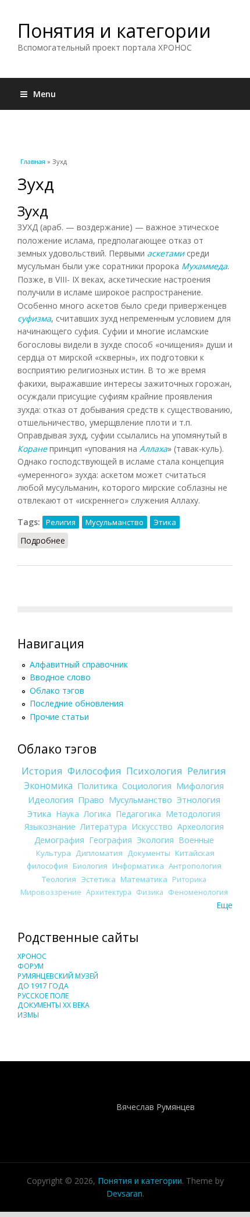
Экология (155, 839)
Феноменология (198, 892)
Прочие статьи (59, 716)
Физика (149, 892)
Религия (61, 522)
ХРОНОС (32, 956)
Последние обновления (76, 703)
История (42, 771)
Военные (196, 839)
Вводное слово (60, 677)
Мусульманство (114, 522)
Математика (143, 879)
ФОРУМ (30, 966)
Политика (97, 785)
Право (91, 799)
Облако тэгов (57, 690)
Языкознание (50, 826)
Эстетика (98, 879)
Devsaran (124, 1193)
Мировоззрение (50, 892)
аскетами (165, 253)
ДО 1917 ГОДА (43, 986)
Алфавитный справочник (79, 664)
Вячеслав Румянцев (155, 1106)
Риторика (189, 879)
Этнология (198, 799)
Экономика (48, 786)
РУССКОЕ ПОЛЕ (43, 996)
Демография (59, 839)
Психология (154, 771)
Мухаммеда (204, 266)
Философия (94, 771)
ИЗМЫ (28, 1015)
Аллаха (153, 448)
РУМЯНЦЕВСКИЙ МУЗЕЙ (57, 976)
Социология (147, 785)
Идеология (50, 799)
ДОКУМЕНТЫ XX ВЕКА (53, 1005)
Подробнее (44, 540)
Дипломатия (99, 853)
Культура (53, 853)
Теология (59, 879)
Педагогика (138, 813)
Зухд (32, 210)
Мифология (200, 785)
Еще (224, 905)
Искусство (152, 826)
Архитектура (108, 892)
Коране (32, 448)
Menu (44, 93)
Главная (32, 161)
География (110, 839)
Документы (148, 853)
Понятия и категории (114, 30)
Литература (103, 826)
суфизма (34, 318)
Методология (193, 813)
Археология (200, 826)
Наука (67, 813)
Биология (90, 866)
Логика (97, 813)
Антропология (195, 866)
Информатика (138, 866)
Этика (164, 522)
